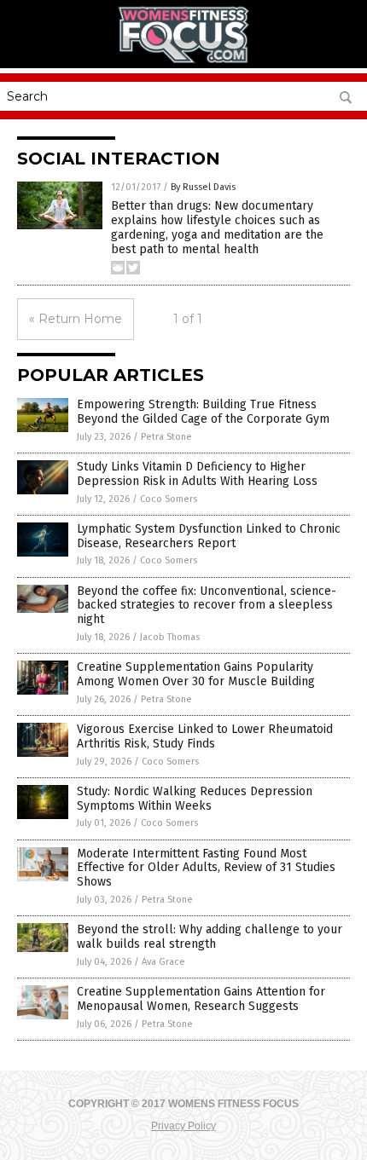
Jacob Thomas (170, 637)
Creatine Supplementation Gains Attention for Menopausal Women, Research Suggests (201, 998)
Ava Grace (163, 961)
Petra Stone (166, 436)
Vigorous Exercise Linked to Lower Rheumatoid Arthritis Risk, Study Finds (205, 736)
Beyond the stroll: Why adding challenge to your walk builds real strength (209, 936)
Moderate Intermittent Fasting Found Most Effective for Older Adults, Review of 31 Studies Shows (206, 868)
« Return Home (75, 318)
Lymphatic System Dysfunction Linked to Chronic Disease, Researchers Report (209, 536)
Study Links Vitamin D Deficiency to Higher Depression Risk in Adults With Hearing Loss (197, 473)
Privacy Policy (183, 1126)
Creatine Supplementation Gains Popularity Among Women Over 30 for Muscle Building (196, 674)
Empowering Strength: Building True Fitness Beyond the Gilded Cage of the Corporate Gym (203, 411)
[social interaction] (183, 60)
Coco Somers (168, 499)
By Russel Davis (203, 187)
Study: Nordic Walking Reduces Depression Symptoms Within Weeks (194, 798)
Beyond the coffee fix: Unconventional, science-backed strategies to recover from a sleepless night (206, 605)
